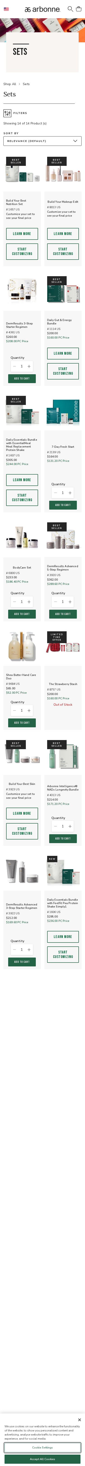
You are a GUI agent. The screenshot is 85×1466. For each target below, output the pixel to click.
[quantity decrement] (14, 366)
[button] (8, 9)
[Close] (80, 1420)
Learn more (22, 234)
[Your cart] (78, 9)
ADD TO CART (22, 378)
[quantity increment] (29, 366)
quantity (17, 357)
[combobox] (42, 141)
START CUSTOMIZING (22, 251)
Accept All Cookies (42, 1459)
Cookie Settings (42, 1447)
